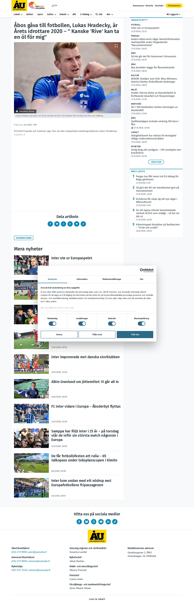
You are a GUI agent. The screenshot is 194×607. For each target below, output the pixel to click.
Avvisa (59, 334)
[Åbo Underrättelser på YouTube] (101, 521)
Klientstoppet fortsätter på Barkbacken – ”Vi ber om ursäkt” (158, 227)
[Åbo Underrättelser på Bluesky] (86, 521)
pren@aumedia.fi (38, 552)
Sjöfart (29, 14)
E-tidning (84, 14)
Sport (40, 14)
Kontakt (159, 5)
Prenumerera (174, 5)
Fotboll (136, 25)
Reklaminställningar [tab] (112, 279)
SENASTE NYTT (139, 20)
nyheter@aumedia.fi (39, 570)
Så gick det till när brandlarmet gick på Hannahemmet (157, 190)
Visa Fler (156, 162)
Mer (108, 14)
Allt (74, 14)
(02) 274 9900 (19, 552)
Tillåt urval (97, 334)
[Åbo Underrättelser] (97, 536)
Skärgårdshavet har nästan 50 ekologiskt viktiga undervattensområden (153, 138)
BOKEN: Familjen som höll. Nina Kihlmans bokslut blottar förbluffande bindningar (154, 82)
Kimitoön (136, 104)
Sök (100, 14)
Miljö (134, 89)
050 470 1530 (19, 570)
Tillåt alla (135, 334)
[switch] (82, 324)
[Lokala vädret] (53, 5)
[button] (173, 14)
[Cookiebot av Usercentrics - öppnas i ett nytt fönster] (141, 270)
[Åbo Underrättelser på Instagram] (93, 521)
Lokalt (17, 14)
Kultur (50, 14)
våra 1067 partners (56, 292)
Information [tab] (82, 279)
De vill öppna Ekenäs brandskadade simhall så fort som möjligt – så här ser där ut (157, 215)
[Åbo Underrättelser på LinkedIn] (108, 521)
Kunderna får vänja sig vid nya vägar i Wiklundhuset (156, 202)
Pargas (135, 36)
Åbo (133, 53)
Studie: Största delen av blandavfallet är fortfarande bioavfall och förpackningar (153, 96)
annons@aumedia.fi (39, 561)
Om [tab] (141, 279)
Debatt (63, 14)
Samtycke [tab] (52, 279)
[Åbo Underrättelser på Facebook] (79, 521)
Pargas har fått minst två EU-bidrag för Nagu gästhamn (157, 179)
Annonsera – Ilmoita (143, 5)
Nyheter (136, 146)
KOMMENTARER (23, 238)
